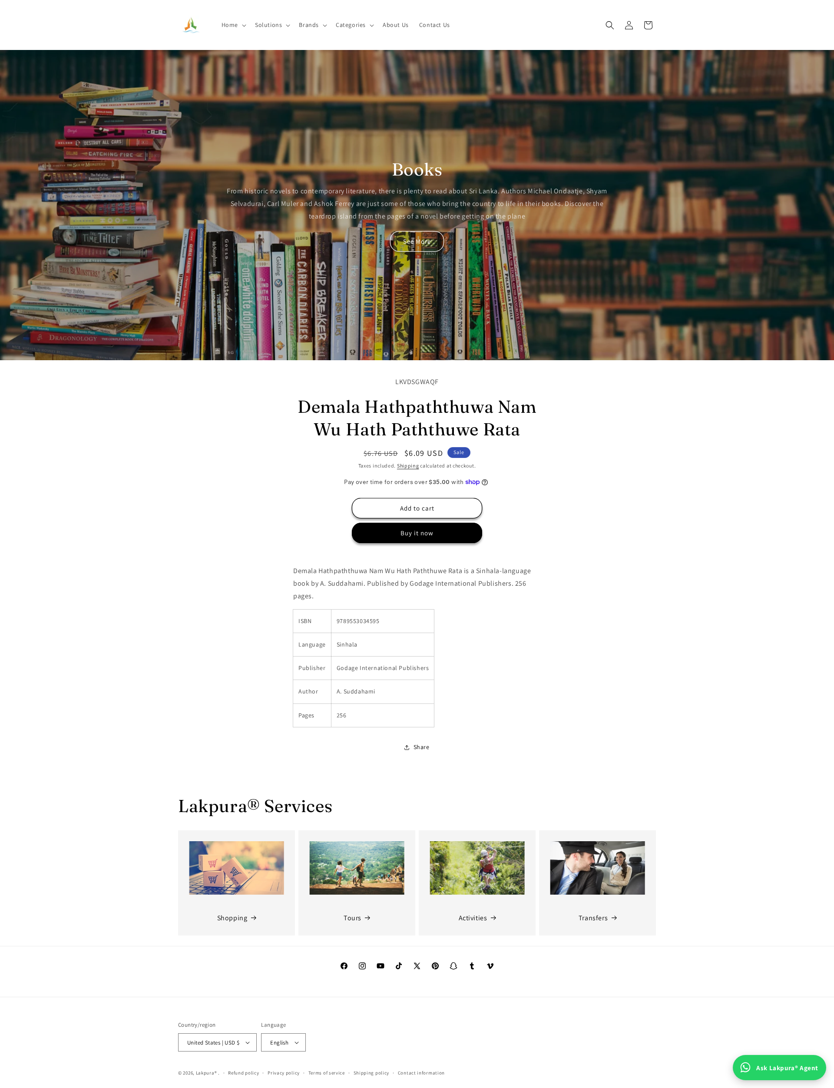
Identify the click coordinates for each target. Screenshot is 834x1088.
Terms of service (326, 1073)
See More (417, 241)
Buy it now (417, 533)
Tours (352, 917)
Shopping (232, 917)
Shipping (408, 465)
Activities (473, 917)
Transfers (593, 917)
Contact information (421, 1073)
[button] (233, 25)
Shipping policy (372, 1073)
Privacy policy (284, 1073)
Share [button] (422, 747)
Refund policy (243, 1073)
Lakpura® (206, 1073)
